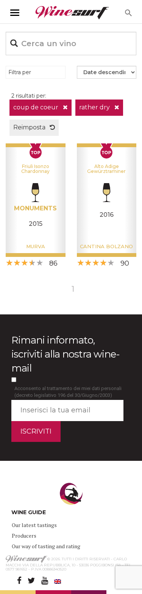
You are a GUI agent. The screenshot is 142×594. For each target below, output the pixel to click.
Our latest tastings (34, 525)
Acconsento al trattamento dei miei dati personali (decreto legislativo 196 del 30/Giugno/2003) (68, 392)
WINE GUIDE (28, 512)
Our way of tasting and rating (46, 546)
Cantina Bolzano (106, 246)
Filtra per (19, 72)
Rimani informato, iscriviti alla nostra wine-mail (65, 354)
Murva (35, 246)
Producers (24, 535)
